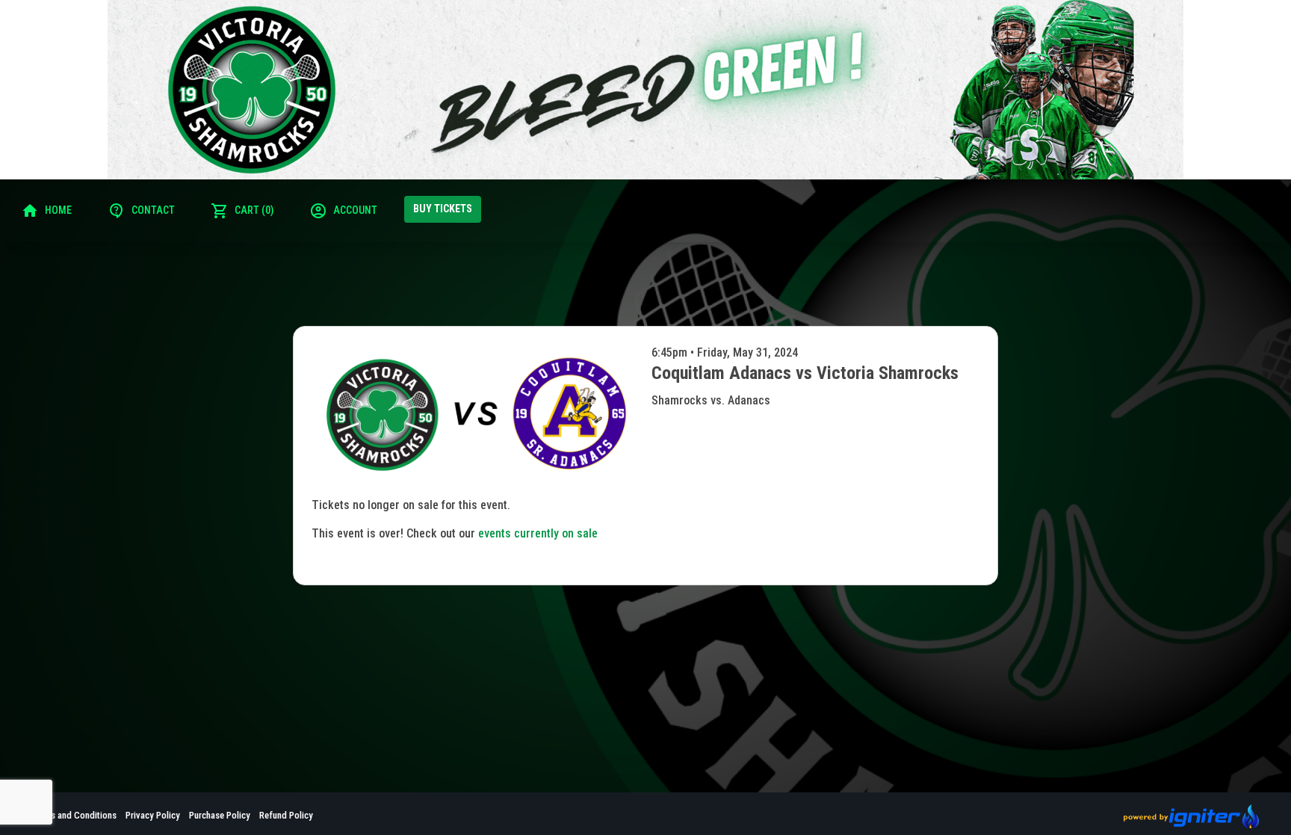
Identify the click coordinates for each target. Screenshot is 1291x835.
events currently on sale (538, 533)
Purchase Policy (219, 815)
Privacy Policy (153, 815)
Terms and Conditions (74, 815)
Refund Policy (286, 815)
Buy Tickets (442, 209)
